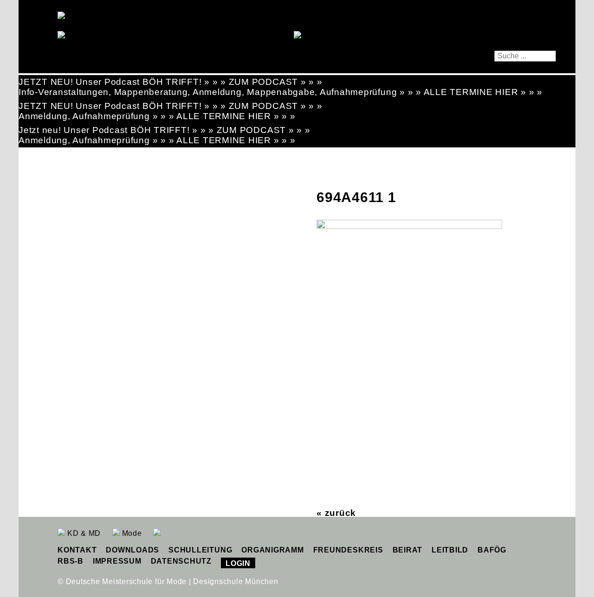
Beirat (408, 550)
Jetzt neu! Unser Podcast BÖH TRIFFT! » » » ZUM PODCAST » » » (164, 130)
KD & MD (83, 533)
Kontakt (77, 550)
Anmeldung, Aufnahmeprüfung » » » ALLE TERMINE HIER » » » (157, 116)
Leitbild (450, 550)
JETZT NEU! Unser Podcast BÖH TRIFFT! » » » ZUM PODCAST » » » (171, 82)
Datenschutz (181, 561)
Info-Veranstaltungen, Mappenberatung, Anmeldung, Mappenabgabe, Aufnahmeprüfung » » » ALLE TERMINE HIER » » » (280, 92)
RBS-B (71, 561)
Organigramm (272, 550)
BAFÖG (492, 550)
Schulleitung (200, 550)
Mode (131, 533)
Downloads (132, 550)
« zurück (336, 513)
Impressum (117, 561)
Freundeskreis (348, 550)
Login (238, 563)
